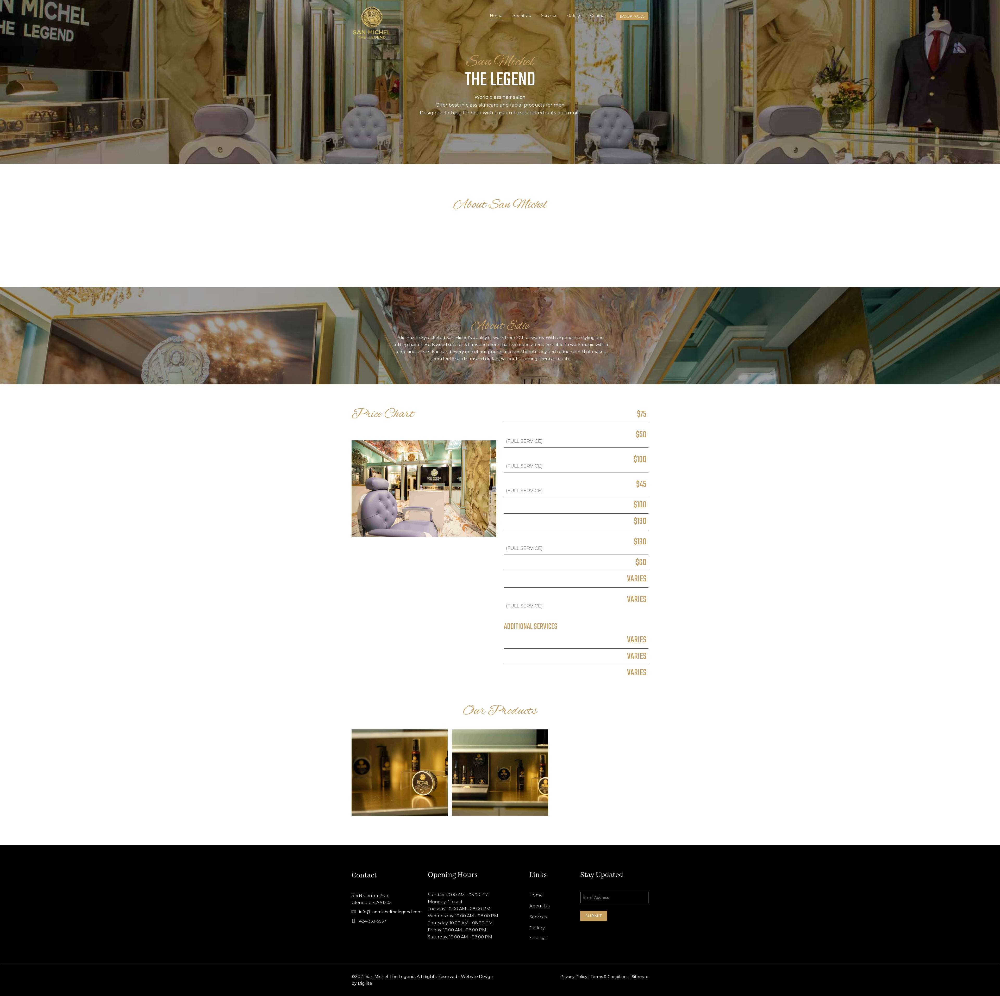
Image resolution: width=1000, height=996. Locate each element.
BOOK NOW (632, 16)
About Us (521, 15)
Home (496, 15)
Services (549, 15)
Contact (598, 15)
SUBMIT (593, 915)
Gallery (573, 15)
